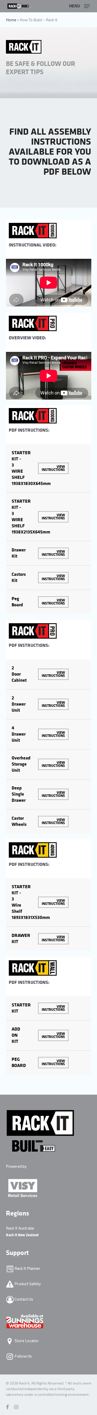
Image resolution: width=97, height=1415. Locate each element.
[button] (79, 5)
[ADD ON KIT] (48, 1035)
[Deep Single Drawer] (48, 794)
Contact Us (23, 1299)
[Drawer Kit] (48, 553)
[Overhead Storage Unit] (48, 764)
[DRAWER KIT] (48, 939)
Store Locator (26, 1340)
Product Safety (27, 1283)
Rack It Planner (27, 1268)
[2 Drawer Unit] (48, 704)
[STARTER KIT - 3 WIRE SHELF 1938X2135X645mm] (48, 517)
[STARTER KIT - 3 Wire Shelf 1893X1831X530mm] (48, 902)
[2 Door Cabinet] (48, 674)
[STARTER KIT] (48, 1008)
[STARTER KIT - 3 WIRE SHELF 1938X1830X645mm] (48, 468)
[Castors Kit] (48, 578)
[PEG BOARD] (48, 1063)
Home (11, 19)
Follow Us (23, 1356)
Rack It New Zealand (22, 1235)
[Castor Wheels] (48, 821)
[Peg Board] (48, 602)
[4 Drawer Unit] (48, 734)
